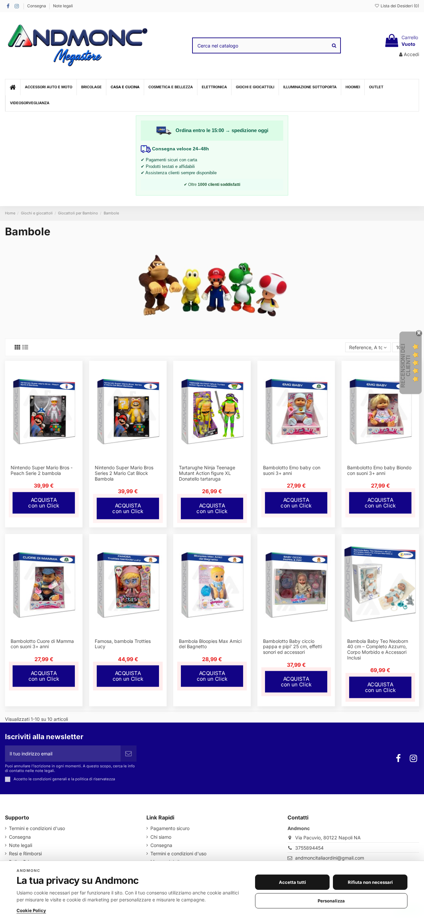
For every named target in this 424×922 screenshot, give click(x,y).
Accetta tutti (292, 882)
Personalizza (331, 900)
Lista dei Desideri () (399, 5)
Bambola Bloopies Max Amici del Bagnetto (210, 644)
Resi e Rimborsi (25, 853)
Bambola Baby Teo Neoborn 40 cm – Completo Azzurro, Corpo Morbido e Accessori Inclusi (377, 649)
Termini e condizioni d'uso (37, 828)
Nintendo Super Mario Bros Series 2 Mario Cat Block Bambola (124, 473)
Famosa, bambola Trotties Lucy (123, 644)
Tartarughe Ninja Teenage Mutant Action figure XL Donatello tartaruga (207, 473)
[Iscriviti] (128, 753)
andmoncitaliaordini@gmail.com (329, 858)
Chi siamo (160, 837)
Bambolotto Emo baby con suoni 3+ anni (291, 470)
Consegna (37, 5)
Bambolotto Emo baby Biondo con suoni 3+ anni (379, 470)
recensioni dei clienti (405, 366)
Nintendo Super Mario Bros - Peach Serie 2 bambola (42, 470)
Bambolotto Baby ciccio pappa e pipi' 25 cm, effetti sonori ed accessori (292, 646)
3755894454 (309, 848)
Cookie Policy (31, 910)
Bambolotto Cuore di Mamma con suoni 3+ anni (42, 644)
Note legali (63, 5)
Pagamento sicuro (169, 828)
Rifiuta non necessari (370, 882)
